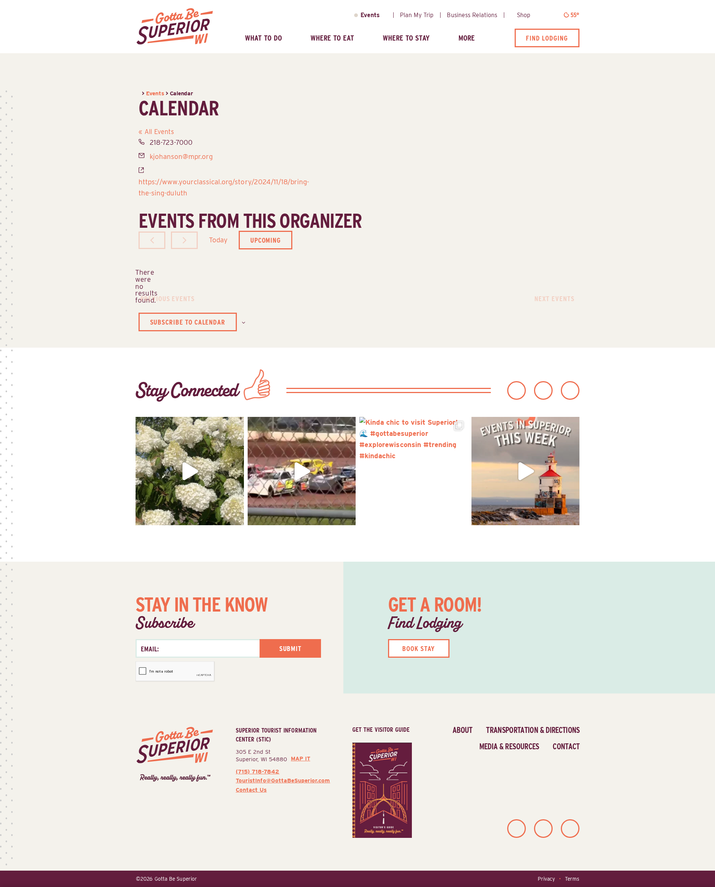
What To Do (263, 37)
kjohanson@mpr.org (181, 156)
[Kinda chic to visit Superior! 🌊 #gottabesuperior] (413, 471)
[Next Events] (184, 240)
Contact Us (251, 789)
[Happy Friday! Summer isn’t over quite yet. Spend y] (190, 471)
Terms (572, 879)
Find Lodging (547, 38)
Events (370, 15)
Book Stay (418, 648)
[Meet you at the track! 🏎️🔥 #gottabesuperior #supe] (302, 471)
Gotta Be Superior (176, 879)
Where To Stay (406, 37)
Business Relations (472, 15)
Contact (566, 746)
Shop (523, 15)
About (462, 730)
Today (218, 240)
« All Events (156, 131)
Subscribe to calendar (188, 322)
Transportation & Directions (532, 730)
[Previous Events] (152, 240)
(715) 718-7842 (257, 771)
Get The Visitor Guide (381, 729)
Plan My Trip (416, 15)
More (466, 37)
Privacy (546, 879)
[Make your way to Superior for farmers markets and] (525, 471)
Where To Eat (332, 37)
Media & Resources (509, 746)
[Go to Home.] (140, 93)
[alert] (144, 286)
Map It (300, 758)
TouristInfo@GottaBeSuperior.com (283, 780)
